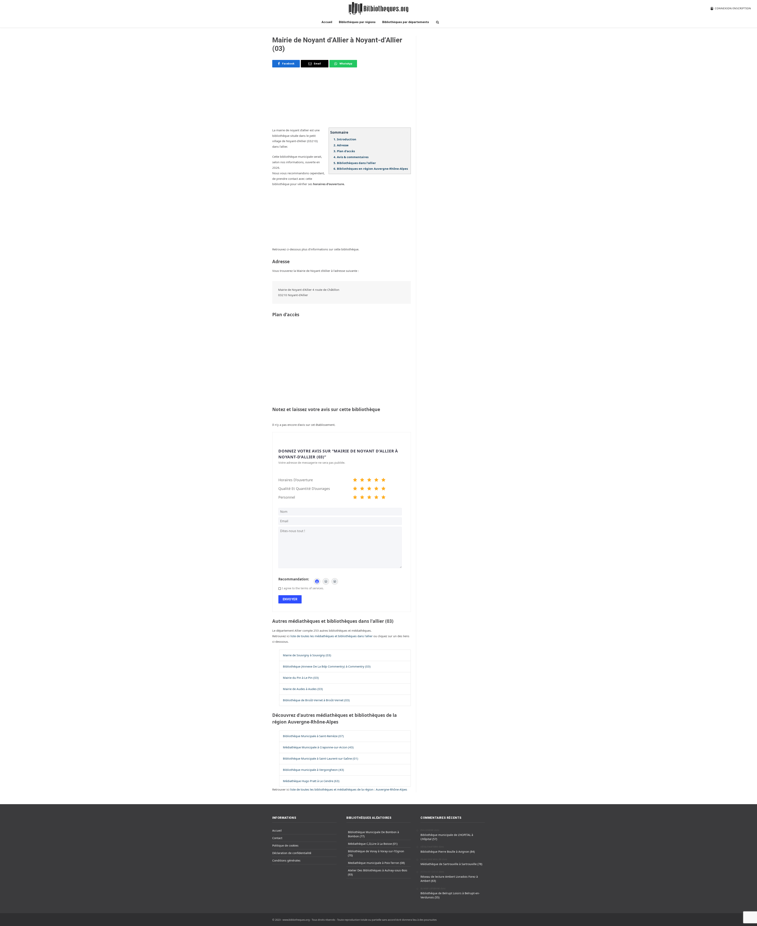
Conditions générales (286, 860)
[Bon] (369, 480)
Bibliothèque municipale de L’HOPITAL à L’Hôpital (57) (446, 837)
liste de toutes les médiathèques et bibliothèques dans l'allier (331, 636)
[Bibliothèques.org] (378, 8)
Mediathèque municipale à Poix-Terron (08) (376, 863)
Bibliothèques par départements (405, 22)
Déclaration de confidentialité (291, 853)
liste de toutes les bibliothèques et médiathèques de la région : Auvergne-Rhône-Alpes (348, 789)
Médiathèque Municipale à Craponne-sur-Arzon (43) (318, 747)
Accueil (327, 22)
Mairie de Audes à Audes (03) (303, 689)
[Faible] (362, 480)
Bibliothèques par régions (357, 22)
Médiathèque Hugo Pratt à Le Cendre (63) (311, 781)
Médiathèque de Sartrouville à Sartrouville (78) (451, 864)
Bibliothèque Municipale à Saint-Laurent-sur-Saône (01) (320, 758)
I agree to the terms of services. (303, 588)
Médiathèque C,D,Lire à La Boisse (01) (372, 844)
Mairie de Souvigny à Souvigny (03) (307, 655)
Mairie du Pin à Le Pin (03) (301, 678)
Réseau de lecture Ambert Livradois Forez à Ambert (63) (449, 879)
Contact (277, 838)
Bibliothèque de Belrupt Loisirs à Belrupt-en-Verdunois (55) (450, 895)
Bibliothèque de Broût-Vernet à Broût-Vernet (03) (316, 700)
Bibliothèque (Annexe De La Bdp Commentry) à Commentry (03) (327, 666)
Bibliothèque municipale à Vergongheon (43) (313, 770)
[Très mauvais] (355, 480)
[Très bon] (376, 480)
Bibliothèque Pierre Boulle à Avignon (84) (447, 851)
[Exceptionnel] (383, 480)
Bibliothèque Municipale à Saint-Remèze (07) (313, 736)
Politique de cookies (285, 845)
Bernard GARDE (429, 872)
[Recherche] (437, 22)
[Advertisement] (341, 100)
